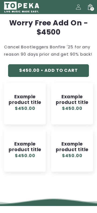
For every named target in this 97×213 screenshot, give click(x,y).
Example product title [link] (25, 100)
